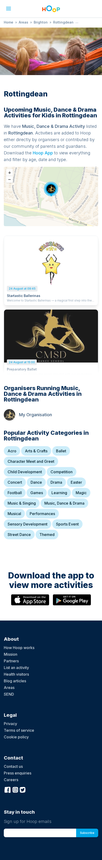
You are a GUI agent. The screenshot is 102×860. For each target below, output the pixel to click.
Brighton (41, 22)
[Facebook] (7, 789)
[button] (8, 8)
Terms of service (19, 730)
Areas (23, 22)
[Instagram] (15, 789)
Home (8, 22)
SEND (9, 694)
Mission (10, 654)
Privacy (10, 723)
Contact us (13, 766)
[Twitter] (23, 789)
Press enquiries (17, 773)
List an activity (16, 667)
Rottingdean (63, 22)
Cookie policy (16, 737)
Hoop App (43, 152)
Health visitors (16, 674)
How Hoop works (19, 647)
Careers (11, 779)
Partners (11, 661)
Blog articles (15, 680)
